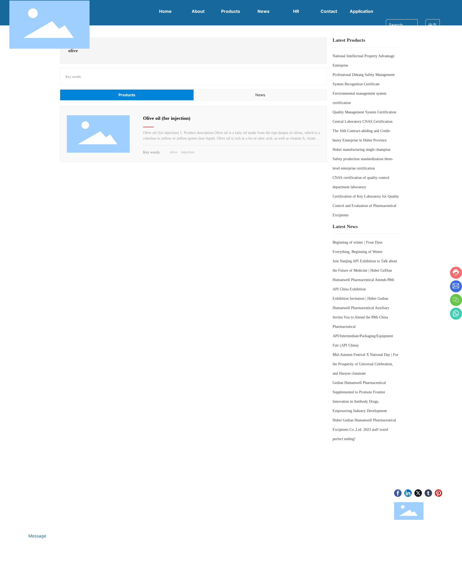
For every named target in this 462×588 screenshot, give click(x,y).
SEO (105, 575)
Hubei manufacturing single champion (361, 150)
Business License (82, 575)
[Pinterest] (438, 493)
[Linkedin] (408, 493)
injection (187, 152)
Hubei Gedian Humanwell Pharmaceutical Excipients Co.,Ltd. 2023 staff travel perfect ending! (364, 429)
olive (173, 152)
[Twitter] (418, 493)
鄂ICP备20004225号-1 (39, 575)
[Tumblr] (428, 493)
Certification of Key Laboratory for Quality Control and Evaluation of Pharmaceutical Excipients (366, 205)
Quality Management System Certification (364, 112)
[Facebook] (398, 493)
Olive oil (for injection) (166, 118)
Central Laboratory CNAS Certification (362, 122)
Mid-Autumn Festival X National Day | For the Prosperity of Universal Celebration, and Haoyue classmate (365, 364)
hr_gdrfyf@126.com (49, 508)
